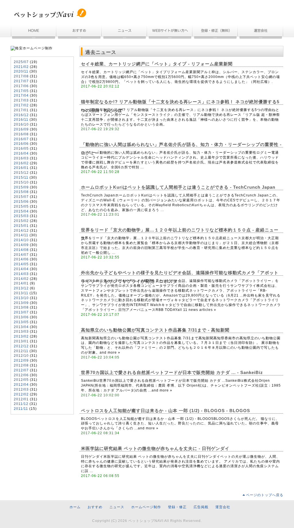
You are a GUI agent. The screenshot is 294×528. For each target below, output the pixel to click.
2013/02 (21, 336)
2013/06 (21, 317)
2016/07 (21, 139)
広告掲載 (201, 507)
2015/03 (21, 216)
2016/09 (21, 129)
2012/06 (21, 375)
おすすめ (79, 32)
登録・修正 (177, 507)
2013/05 (21, 322)
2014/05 (21, 264)
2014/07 (21, 255)
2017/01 (21, 110)
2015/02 (21, 221)
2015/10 (21, 182)
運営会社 (260, 32)
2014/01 (21, 283)
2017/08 (21, 76)
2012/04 (21, 385)
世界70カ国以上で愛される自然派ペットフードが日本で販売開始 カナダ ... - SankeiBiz (172, 372)
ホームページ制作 (170, 32)
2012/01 (21, 399)
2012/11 (21, 351)
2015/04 (21, 211)
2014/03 (21, 274)
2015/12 (21, 173)
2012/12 (21, 346)
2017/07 (21, 81)
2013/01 (21, 341)
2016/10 (21, 124)
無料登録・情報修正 (215, 32)
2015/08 (21, 192)
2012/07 (21, 370)
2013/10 (21, 298)
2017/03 (21, 100)
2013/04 (21, 327)
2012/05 (21, 380)
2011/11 (21, 409)
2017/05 (21, 91)
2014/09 (21, 245)
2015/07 (21, 197)
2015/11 (21, 178)
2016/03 (21, 158)
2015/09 (21, 187)
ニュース (124, 32)
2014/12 (21, 231)
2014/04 (21, 269)
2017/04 (21, 95)
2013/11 (21, 293)
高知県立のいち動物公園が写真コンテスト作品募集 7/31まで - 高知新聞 (155, 330)
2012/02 (21, 394)
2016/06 (21, 144)
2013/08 (21, 307)
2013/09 (21, 303)
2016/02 (21, 163)
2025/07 (21, 62)
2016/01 (21, 168)
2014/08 (21, 250)
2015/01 (21, 226)
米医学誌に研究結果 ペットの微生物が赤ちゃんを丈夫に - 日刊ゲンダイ (155, 448)
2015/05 (21, 206)
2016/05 (21, 149)
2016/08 (21, 134)
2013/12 (21, 288)
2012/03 (21, 389)
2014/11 (21, 235)
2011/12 (21, 404)
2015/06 (21, 202)
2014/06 (21, 259)
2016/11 (21, 120)
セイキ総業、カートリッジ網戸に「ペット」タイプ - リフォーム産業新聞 (157, 64)
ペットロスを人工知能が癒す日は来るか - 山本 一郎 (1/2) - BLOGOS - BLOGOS (165, 410)
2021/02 (21, 67)
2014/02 (21, 279)
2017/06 (21, 86)
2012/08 (21, 365)
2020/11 (21, 71)
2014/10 (21, 240)
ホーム (34, 32)
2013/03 (21, 332)
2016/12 (21, 115)
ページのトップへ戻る (264, 495)
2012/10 (21, 356)
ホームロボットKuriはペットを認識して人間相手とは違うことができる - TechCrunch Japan (178, 187)
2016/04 (21, 153)
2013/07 (21, 312)
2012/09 (21, 361)
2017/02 (21, 105)
